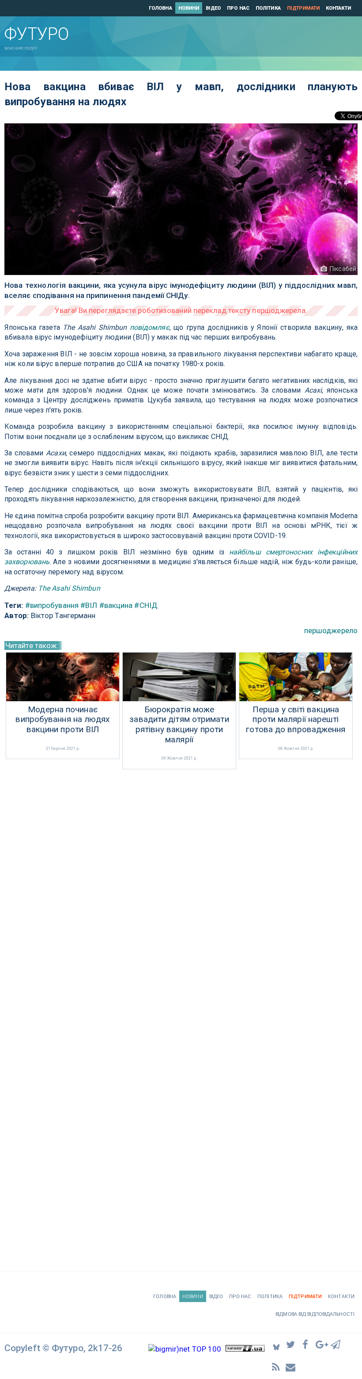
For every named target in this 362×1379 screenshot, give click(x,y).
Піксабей (343, 268)
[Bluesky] (276, 1344)
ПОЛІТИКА (268, 8)
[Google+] (320, 1344)
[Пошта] (291, 1367)
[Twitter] (291, 1344)
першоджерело (331, 630)
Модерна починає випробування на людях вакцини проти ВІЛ (62, 720)
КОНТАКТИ (338, 8)
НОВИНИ (189, 8)
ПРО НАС (238, 8)
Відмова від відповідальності (314, 1314)
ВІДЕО (213, 8)
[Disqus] (181, 889)
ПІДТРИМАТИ (303, 8)
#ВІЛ (88, 605)
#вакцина (116, 605)
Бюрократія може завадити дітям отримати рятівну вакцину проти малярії (179, 725)
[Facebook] (306, 1344)
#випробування (52, 605)
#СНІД (146, 605)
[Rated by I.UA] (245, 1349)
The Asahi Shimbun (69, 588)
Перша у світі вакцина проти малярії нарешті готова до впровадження (295, 720)
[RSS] (276, 1367)
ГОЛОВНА (160, 8)
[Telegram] (335, 1344)
